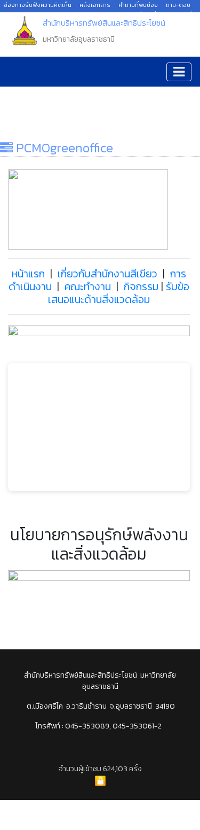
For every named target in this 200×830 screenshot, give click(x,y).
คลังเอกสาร (94, 5)
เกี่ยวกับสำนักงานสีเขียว (106, 274)
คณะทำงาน (88, 286)
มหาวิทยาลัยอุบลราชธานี (162, 14)
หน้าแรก (28, 274)
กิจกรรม (141, 286)
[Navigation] (178, 72)
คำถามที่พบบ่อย (138, 5)
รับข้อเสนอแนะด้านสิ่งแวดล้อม (118, 292)
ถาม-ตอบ (178, 5)
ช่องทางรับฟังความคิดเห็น (37, 5)
